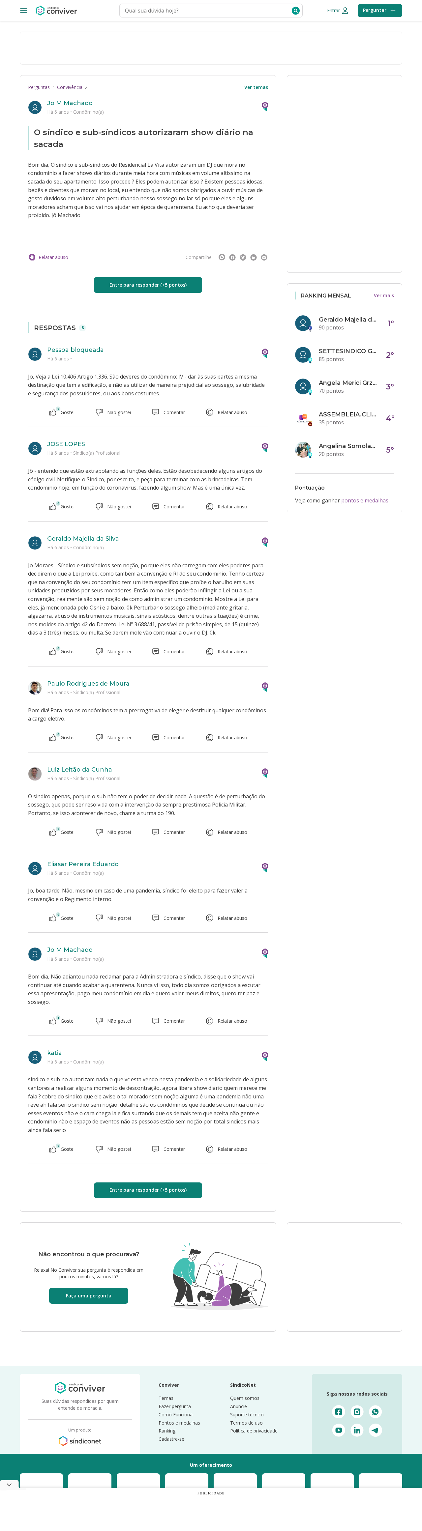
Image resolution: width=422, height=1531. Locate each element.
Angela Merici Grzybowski (348, 382)
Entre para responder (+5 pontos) (148, 285)
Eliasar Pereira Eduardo (83, 864)
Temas (166, 1398)
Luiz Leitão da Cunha (79, 769)
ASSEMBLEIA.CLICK (348, 414)
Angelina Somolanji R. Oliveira (348, 446)
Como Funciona (176, 1414)
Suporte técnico (247, 1414)
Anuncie (238, 1406)
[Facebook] (232, 257)
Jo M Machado (70, 103)
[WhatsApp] (222, 257)
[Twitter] (243, 257)
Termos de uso (246, 1423)
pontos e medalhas (364, 500)
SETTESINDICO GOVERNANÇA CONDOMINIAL (348, 351)
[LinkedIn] (253, 257)
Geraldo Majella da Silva (83, 538)
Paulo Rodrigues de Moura (88, 683)
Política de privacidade (254, 1431)
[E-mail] (264, 257)
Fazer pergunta (175, 1406)
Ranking (167, 1431)
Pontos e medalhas (179, 1423)
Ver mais (384, 295)
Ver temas (256, 87)
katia (54, 1053)
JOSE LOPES (66, 444)
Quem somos (244, 1398)
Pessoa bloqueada (75, 350)
